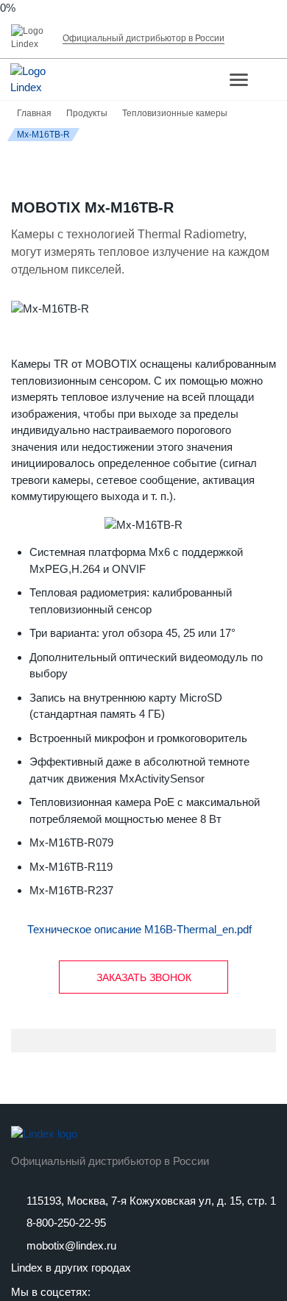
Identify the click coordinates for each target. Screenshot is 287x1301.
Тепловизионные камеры (174, 113)
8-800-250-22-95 (65, 1222)
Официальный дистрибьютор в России (110, 1161)
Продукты (86, 113)
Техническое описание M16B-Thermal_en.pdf (139, 929)
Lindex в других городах (71, 1267)
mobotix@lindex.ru (70, 1245)
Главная (34, 113)
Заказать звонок (143, 977)
